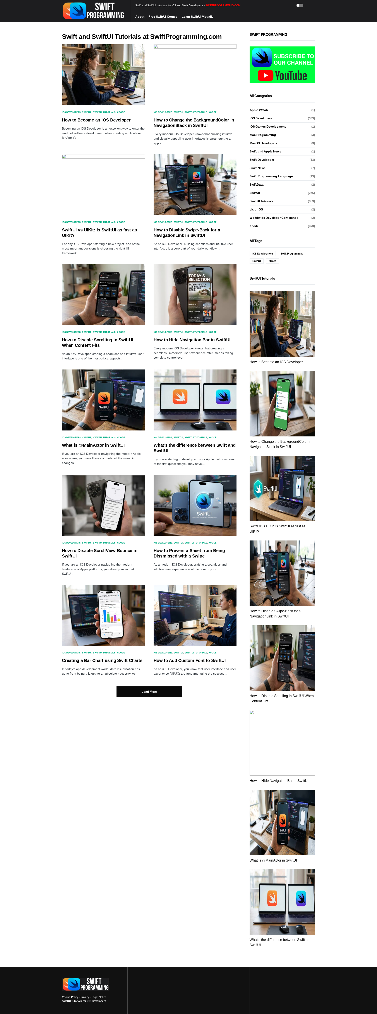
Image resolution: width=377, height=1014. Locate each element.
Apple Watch (259, 110)
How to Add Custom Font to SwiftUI (190, 660)
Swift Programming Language (271, 176)
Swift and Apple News (265, 151)
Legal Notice (98, 997)
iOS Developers (71, 112)
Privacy (85, 997)
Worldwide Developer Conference (274, 217)
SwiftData (256, 184)
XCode (272, 261)
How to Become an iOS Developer (96, 120)
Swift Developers (262, 159)
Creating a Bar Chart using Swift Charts (102, 660)
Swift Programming (292, 253)
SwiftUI (86, 112)
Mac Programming (263, 135)
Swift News (258, 168)
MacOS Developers (263, 143)
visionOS (256, 209)
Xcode (121, 112)
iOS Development (262, 253)
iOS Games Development (268, 126)
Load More (149, 691)
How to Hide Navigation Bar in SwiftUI (192, 339)
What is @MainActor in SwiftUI (93, 445)
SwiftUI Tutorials (104, 112)
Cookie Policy (70, 997)
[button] (300, 5)
